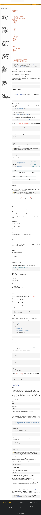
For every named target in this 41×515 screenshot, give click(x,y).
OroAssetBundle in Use (15, 10)
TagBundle (4, 72)
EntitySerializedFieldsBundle (6, 40)
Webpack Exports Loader (16, 384)
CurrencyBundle (4, 25)
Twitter (21, 507)
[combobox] (17, 1)
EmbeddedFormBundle (5, 33)
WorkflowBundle (4, 80)
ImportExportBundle (5, 47)
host (13, 44)
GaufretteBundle (4, 44)
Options (14, 24)
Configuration (14, 38)
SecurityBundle (4, 68)
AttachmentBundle (5, 16)
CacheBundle (4, 18)
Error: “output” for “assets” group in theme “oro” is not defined (21, 58)
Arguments (14, 22)
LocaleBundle (4, 52)
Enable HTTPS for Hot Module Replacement (19, 14)
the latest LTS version (34, 64)
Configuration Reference (15, 37)
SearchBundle (4, 67)
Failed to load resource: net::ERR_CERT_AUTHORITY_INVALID (20, 59)
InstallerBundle (4, 48)
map (13, 49)
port (13, 45)
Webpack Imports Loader (16, 383)
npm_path (14, 40)
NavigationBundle (5, 56)
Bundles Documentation (5, 8)
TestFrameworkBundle (5, 73)
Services (21, 504)
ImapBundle (4, 46)
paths (14, 52)
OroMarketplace (12, 505)
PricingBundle (4, 92)
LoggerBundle (4, 53)
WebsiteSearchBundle (5, 98)
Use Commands (15, 21)
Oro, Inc (19, 513)
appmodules (14, 50)
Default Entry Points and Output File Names (19, 18)
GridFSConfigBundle (5, 45)
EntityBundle (4, 34)
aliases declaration (25, 413)
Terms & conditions (33, 502)
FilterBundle (4, 42)
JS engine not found (15, 57)
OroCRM (10, 507)
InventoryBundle (4, 88)
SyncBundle (4, 71)
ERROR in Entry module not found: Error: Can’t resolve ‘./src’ (20, 61)
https (14, 46)
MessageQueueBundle (5, 54)
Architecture (13, 9)
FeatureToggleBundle (5, 41)
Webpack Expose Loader (16, 385)
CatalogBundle (4, 82)
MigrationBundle (4, 55)
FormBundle (4, 43)
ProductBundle (4, 93)
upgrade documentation (18, 476)
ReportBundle (4, 65)
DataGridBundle (4, 28)
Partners (21, 502)
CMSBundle (4, 84)
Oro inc (10, 502)
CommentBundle (4, 21)
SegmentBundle (4, 69)
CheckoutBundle (4, 83)
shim (13, 51)
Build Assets (14, 11)
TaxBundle (3, 95)
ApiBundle (3, 14)
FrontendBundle (4, 87)
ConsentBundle (4, 85)
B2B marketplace (17, 496)
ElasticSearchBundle (5, 31)
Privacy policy (32, 504)
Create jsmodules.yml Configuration (17, 48)
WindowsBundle (4, 79)
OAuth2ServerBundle (5, 59)
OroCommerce (11, 504)
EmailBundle (4, 32)
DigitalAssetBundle (5, 30)
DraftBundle (4, 81)
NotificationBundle (5, 58)
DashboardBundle (5, 26)
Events (21, 505)
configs (14, 54)
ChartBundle (4, 20)
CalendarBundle (4, 19)
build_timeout (14, 41)
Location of (16, 17)
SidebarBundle (4, 70)
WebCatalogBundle (5, 96)
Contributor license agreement (33, 506)
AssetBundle (4, 15)
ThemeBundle (4, 74)
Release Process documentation (20, 66)
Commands (13, 19)
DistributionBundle (5, 29)
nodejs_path (14, 39)
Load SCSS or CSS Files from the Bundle (18, 16)
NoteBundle (4, 57)
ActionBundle (4, 9)
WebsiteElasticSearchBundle (6, 97)
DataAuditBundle (4, 27)
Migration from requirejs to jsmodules (17, 47)
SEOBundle (3, 94)
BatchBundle (4, 17)
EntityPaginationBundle (5, 39)
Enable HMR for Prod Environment (17, 15)
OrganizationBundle (5, 60)
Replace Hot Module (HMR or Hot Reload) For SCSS (19, 12)
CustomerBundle (4, 86)
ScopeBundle (4, 66)
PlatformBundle (4, 61)
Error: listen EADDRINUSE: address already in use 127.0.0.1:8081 (21, 60)
